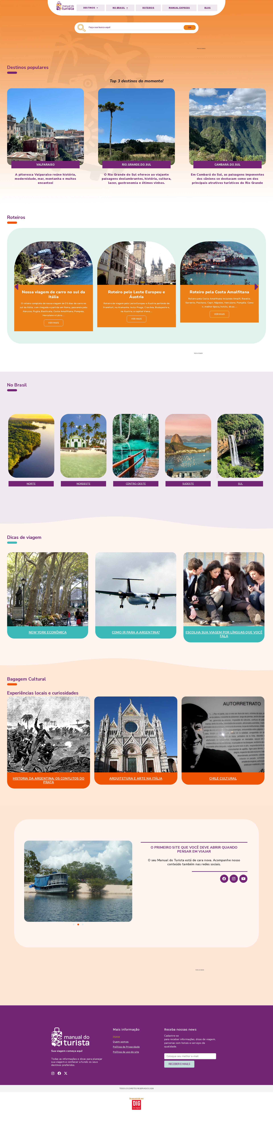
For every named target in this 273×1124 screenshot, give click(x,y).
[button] (16, 286)
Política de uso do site (126, 1052)
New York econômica (48, 632)
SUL (240, 483)
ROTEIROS (148, 7)
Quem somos (121, 1041)
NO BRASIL (119, 7)
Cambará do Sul (227, 164)
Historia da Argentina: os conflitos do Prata (48, 780)
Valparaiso (45, 164)
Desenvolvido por (136, 1098)
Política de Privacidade (126, 1046)
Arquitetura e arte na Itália (135, 778)
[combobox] (135, 27)
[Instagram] (234, 879)
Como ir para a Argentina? (136, 632)
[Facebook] (224, 879)
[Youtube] (243, 879)
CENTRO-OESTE (136, 483)
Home (116, 1036)
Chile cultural (223, 778)
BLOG (207, 7)
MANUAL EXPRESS (179, 7)
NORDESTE (83, 483)
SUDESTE (188, 483)
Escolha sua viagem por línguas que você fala (224, 634)
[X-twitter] (65, 1073)
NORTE (31, 483)
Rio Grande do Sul (136, 164)
